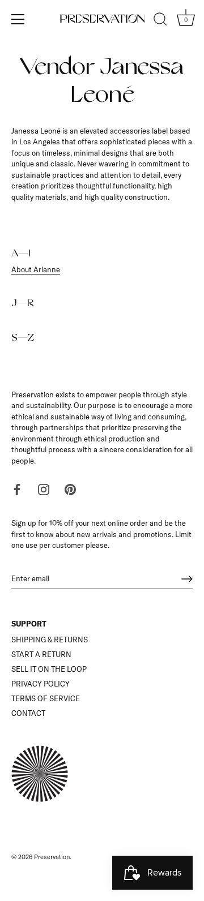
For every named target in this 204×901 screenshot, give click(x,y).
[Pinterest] (70, 488)
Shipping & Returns (49, 639)
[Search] (160, 20)
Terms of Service (45, 698)
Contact (28, 713)
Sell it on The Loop (49, 668)
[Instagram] (43, 488)
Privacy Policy (40, 683)
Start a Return (41, 654)
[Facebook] (17, 488)
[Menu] (18, 19)
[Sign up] (187, 579)
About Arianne (35, 269)
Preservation (52, 857)
